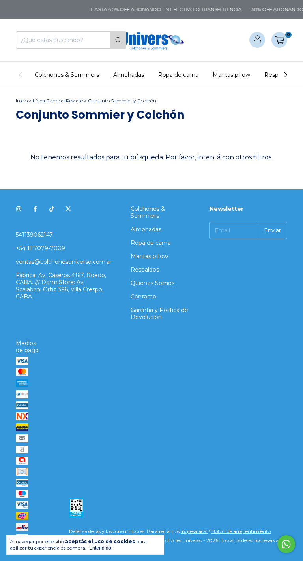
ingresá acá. (194, 531)
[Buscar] (118, 40)
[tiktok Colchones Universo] (51, 208)
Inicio (22, 101)
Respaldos (145, 269)
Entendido (100, 548)
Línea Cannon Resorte (58, 101)
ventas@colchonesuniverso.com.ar (64, 261)
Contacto (143, 296)
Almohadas (128, 74)
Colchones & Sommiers (67, 74)
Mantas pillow (231, 74)
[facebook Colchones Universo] (35, 208)
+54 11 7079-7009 (40, 248)
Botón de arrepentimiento (241, 531)
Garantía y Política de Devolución (159, 313)
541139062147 (34, 234)
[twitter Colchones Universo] (68, 208)
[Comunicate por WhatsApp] (286, 544)
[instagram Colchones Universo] (18, 208)
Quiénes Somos (152, 283)
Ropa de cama (178, 74)
